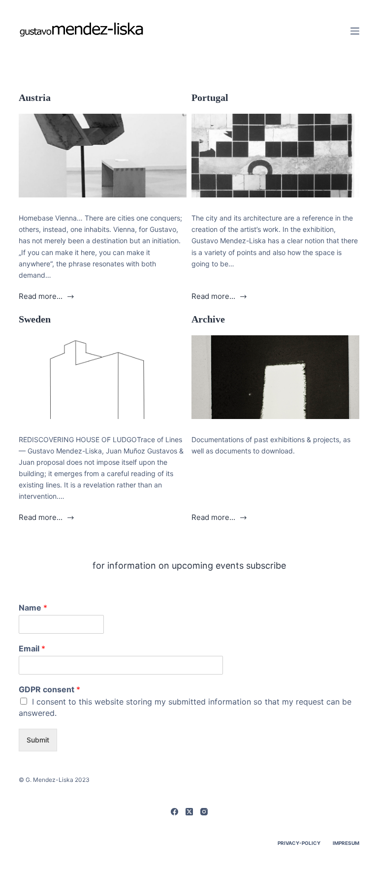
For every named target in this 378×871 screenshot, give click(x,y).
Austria (35, 97)
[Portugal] (275, 155)
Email (32, 648)
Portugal (209, 97)
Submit (38, 740)
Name (33, 608)
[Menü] (354, 31)
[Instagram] (204, 811)
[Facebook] (174, 811)
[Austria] (103, 155)
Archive (208, 319)
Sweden (35, 319)
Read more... (41, 297)
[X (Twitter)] (189, 811)
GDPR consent (49, 689)
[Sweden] (103, 377)
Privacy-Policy (299, 843)
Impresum (346, 843)
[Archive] (275, 377)
